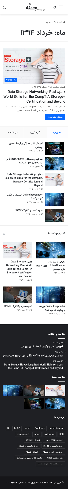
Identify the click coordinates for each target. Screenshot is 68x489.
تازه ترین (35, 132)
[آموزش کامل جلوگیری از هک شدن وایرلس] (54, 148)
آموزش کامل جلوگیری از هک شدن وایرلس (26, 145)
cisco (27, 428)
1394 (54, 22)
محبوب (57, 132)
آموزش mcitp (23, 434)
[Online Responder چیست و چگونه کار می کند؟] (54, 199)
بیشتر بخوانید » (55, 117)
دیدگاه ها (12, 132)
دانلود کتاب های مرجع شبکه (50, 464)
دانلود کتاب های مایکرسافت (29, 458)
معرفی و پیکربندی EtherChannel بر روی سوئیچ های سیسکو (25, 161)
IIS (8, 428)
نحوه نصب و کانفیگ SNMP (29, 210)
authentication (56, 428)
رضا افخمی (58, 87)
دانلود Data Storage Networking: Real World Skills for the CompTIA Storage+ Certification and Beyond (34, 96)
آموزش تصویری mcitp (53, 446)
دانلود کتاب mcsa (55, 458)
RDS (61, 434)
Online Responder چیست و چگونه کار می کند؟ (24, 196)
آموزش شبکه (32, 452)
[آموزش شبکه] (34, 7)
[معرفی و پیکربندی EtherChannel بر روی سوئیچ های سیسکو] (54, 163)
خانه (60, 22)
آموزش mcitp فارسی (54, 440)
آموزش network (33, 440)
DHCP (17, 428)
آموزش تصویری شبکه (29, 446)
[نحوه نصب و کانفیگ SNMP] (54, 215)
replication (49, 434)
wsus (37, 434)
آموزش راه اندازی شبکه (53, 452)
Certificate (40, 428)
